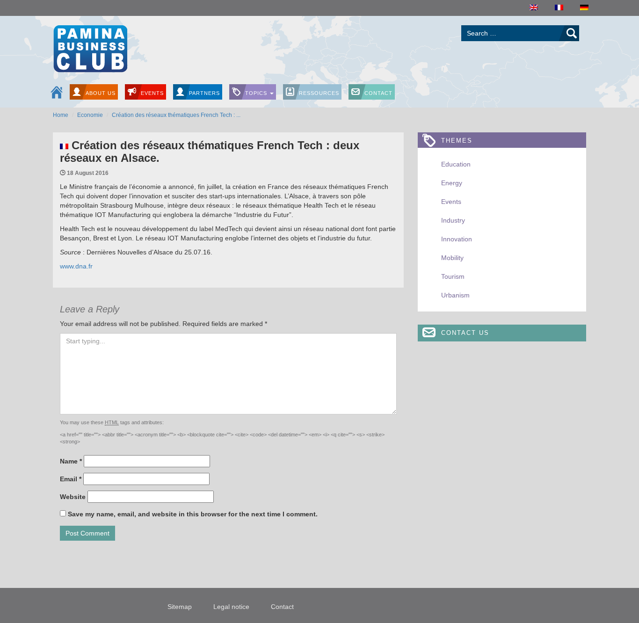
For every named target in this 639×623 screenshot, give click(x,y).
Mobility (452, 257)
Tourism (453, 276)
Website (73, 496)
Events (152, 93)
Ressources (319, 93)
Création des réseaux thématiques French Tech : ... (176, 115)
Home (60, 115)
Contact (378, 93)
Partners (204, 93)
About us (101, 93)
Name (71, 461)
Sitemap (179, 606)
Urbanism (455, 295)
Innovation (456, 239)
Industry (453, 220)
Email (70, 479)
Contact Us (465, 332)
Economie (90, 115)
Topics (257, 93)
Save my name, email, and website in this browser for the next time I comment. (193, 514)
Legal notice (231, 606)
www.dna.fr (76, 266)
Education (456, 164)
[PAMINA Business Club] (90, 47)
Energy (451, 183)
